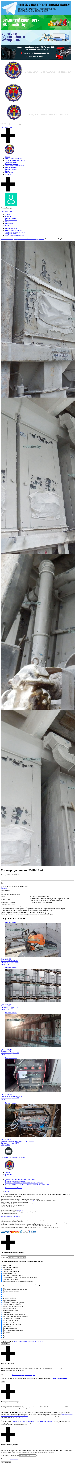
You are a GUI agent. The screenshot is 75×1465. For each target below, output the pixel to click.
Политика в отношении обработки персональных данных (24, 1183)
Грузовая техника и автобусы (13, 1275)
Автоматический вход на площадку (13, 1370)
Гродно (14, 1216)
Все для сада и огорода (10, 1320)
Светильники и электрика (12, 1318)
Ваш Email (4, 1257)
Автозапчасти (7, 1326)
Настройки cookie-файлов (13, 1188)
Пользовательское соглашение (15, 1181)
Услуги (7, 171)
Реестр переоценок (11, 162)
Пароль (39, 1368)
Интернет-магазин (11, 167)
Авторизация (14, 1459)
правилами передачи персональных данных (28, 1341)
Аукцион (8, 216)
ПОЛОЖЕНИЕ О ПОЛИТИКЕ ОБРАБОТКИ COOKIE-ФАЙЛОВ (27, 1184)
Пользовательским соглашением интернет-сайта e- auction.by (33, 1421)
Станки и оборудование (11, 1271)
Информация (9, 172)
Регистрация (5, 127)
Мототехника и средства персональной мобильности (20, 1277)
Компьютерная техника (11, 1291)
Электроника (7, 1295)
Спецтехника (7, 1269)
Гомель (10, 1216)
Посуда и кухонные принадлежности (15, 1316)
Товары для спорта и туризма (13, 1306)
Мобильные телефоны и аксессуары (15, 1289)
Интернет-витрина (11, 169)
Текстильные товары (10, 1328)
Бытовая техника (8, 1293)
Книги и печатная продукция (13, 1330)
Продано (4, 888)
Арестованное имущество (13, 158)
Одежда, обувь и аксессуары (12, 1304)
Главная (7, 157)
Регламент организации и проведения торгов (20, 1179)
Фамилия (43, 1407)
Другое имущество (9, 1273)
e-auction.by (20, 1210)
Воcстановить (6, 1462)
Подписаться (5, 1343)
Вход (11, 127)
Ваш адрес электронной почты (11, 1407)
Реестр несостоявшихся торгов (15, 160)
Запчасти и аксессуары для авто (13, 1302)
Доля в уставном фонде (11, 1279)
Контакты (8, 174)
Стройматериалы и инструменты (14, 1314)
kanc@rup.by (34, 1200)
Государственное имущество (14, 165)
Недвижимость (8, 1265)
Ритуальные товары (9, 1308)
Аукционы (8, 1174)
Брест (2, 1216)
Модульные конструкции (11, 1338)
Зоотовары (6, 1332)
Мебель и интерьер (9, 1299)
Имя (66, 1407)
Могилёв (18, 1216)
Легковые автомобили (10, 1267)
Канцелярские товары (10, 1310)
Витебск (6, 1216)
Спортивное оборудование (12, 1324)
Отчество (22, 1409)
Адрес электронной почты (9, 1368)
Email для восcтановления (9, 1455)
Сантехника (7, 1312)
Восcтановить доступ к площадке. (23, 1375)
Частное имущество (11, 164)
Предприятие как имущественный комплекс (18, 1281)
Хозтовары (6, 1334)
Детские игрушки (9, 1322)
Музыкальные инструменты (12, 1336)
